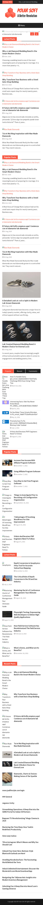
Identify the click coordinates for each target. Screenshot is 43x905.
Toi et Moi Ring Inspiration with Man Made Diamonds (20, 134)
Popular (8, 371)
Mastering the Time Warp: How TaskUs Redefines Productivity (17, 828)
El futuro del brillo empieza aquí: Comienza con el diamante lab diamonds (20, 109)
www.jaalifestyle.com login (13, 790)
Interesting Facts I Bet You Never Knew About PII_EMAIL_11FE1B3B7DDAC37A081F (24, 404)
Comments (33, 371)
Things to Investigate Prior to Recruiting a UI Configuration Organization (26, 497)
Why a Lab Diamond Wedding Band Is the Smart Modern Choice (19, 52)
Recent (19, 371)
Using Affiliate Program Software (27, 471)
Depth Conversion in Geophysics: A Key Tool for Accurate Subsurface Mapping (27, 565)
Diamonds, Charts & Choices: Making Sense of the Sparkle (25, 775)
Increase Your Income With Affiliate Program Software (25, 461)
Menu (22, 25)
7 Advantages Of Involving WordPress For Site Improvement (24, 519)
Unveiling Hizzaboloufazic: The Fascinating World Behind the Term (19, 861)
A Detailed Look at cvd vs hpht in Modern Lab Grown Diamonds (19, 301)
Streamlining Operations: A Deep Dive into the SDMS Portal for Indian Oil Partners (20, 810)
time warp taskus (9, 836)
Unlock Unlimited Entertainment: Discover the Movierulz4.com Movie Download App (20, 869)
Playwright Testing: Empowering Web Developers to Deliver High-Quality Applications (27, 614)
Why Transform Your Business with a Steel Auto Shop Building (20, 80)
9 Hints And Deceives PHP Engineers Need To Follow (23, 433)
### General (7, 797)
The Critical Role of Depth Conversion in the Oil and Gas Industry (25, 579)
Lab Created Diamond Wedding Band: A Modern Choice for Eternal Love (19, 345)
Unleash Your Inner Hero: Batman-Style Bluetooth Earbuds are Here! (17, 852)
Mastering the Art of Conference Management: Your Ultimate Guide (27, 592)
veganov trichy (8, 803)
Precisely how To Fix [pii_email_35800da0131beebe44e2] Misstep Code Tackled (23, 423)
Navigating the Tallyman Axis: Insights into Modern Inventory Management (19, 878)
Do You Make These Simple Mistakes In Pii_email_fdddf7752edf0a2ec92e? (24, 413)
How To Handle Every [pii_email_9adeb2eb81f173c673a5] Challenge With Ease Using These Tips (23, 380)
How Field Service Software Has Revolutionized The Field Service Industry (27, 628)
